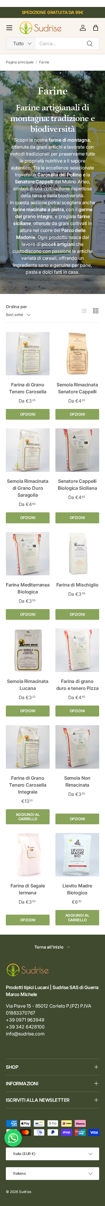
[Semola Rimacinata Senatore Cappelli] (77, 353)
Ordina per (16, 306)
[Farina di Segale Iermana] (28, 854)
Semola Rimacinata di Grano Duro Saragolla (27, 488)
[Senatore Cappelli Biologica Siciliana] (77, 450)
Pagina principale (20, 62)
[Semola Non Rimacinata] (77, 747)
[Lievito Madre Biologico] (77, 854)
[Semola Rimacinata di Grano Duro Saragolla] (28, 450)
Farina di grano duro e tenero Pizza (77, 684)
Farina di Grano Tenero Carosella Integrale (27, 785)
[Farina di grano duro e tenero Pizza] (77, 650)
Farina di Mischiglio (77, 585)
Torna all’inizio (49, 946)
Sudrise (25, 1191)
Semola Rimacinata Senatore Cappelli (77, 388)
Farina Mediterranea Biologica (28, 588)
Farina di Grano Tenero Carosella (27, 388)
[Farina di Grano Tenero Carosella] (28, 353)
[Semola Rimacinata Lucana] (28, 650)
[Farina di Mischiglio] (77, 553)
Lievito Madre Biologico (77, 889)
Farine (44, 62)
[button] (95, 27)
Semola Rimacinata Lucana (27, 684)
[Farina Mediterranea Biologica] (28, 553)
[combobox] (52, 43)
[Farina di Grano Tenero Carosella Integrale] (28, 747)
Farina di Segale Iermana (27, 889)
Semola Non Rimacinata (77, 781)
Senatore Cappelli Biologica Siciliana (77, 484)
